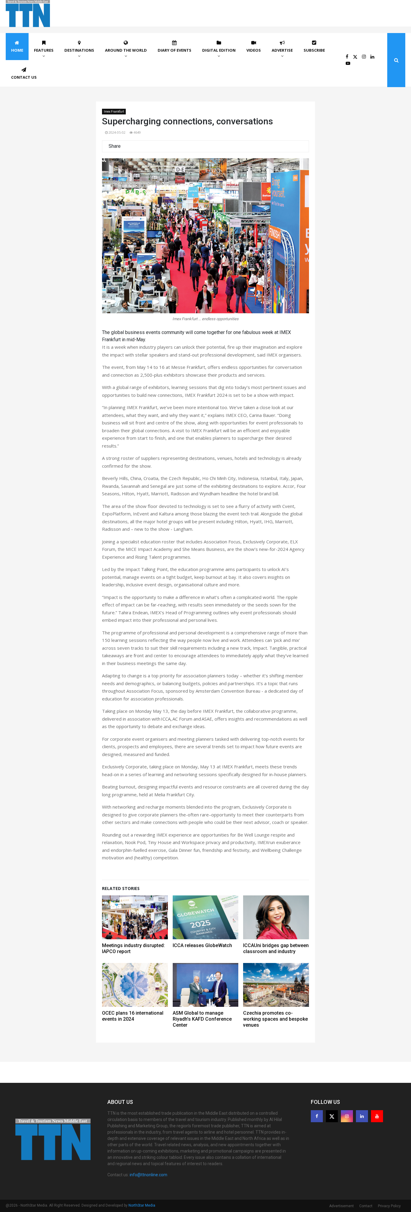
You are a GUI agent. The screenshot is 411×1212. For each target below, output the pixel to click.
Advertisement (341, 1206)
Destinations (79, 50)
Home (17, 50)
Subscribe (314, 50)
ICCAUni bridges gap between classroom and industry (276, 948)
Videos (253, 50)
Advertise (282, 50)
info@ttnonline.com (148, 1174)
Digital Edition (219, 50)
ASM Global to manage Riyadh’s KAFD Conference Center (202, 1019)
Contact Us (24, 77)
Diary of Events (174, 50)
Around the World (126, 50)
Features (44, 50)
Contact (365, 1206)
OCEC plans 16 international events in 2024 (132, 1016)
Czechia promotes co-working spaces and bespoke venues (275, 1019)
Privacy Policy (389, 1206)
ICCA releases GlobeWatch (202, 945)
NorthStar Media (141, 1205)
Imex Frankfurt (114, 111)
